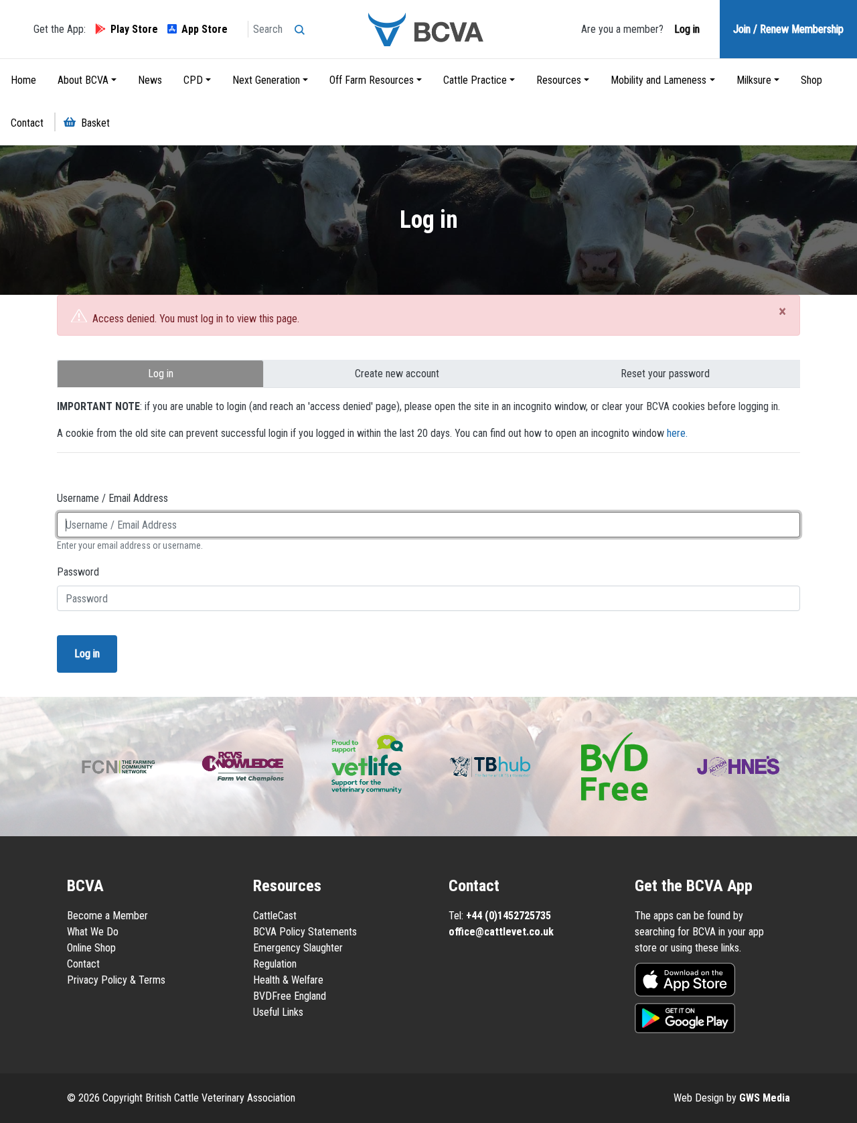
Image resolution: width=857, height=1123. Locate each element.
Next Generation (266, 80)
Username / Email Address (112, 498)
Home (23, 80)
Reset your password (665, 373)
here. (677, 433)
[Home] (428, 29)
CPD (193, 80)
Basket (95, 123)
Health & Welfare (288, 980)
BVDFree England (289, 996)
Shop (811, 80)
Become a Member (107, 915)
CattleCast (275, 915)
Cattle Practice (475, 80)
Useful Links (278, 1012)
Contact (27, 123)
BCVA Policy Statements (305, 931)
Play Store (134, 29)
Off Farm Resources (371, 80)
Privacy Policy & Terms (116, 980)
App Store (204, 29)
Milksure (753, 80)
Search (303, 25)
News (150, 80)
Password (78, 572)
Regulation (275, 963)
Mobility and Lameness (658, 80)
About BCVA (83, 80)
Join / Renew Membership (788, 29)
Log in (686, 29)
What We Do (93, 931)
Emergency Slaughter (298, 947)
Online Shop (91, 947)
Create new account (397, 373)
